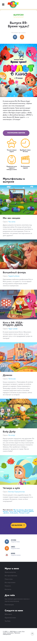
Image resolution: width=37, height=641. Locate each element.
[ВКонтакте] (15, 37)
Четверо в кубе (11, 488)
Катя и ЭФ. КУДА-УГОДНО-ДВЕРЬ (13, 324)
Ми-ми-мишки (11, 218)
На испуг (11, 435)
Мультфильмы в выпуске (14, 180)
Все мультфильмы (11, 576)
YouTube (7, 555)
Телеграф (12, 379)
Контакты (8, 589)
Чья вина (11, 222)
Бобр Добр (9, 432)
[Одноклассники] (22, 37)
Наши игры (9, 579)
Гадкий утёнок (13, 276)
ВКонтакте (7, 541)
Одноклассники (7, 548)
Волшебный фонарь (14, 272)
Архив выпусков (10, 572)
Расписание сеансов (16, 133)
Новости (8, 586)
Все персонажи (10, 582)
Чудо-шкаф (12, 329)
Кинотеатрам (9, 605)
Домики (7, 375)
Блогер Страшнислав (16, 492)
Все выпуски (17, 525)
